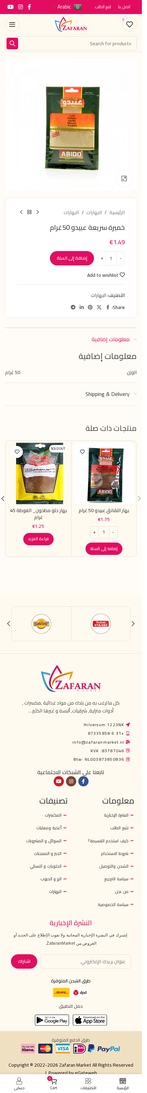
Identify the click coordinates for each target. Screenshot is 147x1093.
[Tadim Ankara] (101, 624)
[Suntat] (41, 624)
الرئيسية (117, 212)
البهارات (94, 212)
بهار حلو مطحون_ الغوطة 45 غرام (38, 514)
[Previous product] (38, 212)
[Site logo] (71, 24)
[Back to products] (29, 212)
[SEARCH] (12, 43)
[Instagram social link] (20, 7)
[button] (103, 549)
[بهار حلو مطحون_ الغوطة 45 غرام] (38, 474)
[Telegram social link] (73, 307)
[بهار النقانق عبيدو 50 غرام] (104, 474)
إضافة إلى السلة (72, 258)
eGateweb (86, 1072)
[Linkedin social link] (82, 307)
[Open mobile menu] (12, 24)
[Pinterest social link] (90, 307)
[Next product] (21, 212)
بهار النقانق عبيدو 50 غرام (104, 510)
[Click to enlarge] (124, 178)
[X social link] (99, 307)
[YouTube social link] (10, 7)
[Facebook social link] (29, 7)
